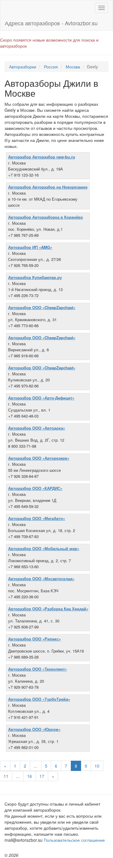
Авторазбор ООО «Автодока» (36, 428)
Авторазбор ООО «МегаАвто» (36, 518)
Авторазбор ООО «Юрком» (34, 729)
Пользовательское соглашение (74, 840)
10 (97, 766)
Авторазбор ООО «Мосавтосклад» (41, 578)
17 (41, 776)
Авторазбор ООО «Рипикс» (34, 639)
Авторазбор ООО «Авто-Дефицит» (41, 398)
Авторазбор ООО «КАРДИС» (35, 488)
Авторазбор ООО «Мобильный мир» (43, 548)
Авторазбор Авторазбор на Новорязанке (47, 187)
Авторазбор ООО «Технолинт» (37, 669)
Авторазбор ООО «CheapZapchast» (41, 307)
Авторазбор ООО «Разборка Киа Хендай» (48, 609)
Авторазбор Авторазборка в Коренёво (45, 217)
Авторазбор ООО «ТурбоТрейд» (39, 699)
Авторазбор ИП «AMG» (30, 247)
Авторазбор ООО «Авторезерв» (38, 458)
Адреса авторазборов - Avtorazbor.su (51, 23)
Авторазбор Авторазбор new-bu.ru (41, 157)
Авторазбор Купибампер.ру (35, 277)
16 (29, 776)
